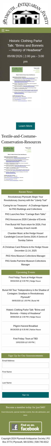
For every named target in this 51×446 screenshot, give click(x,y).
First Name (7, 372)
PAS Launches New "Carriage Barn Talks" (25, 214)
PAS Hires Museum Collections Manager (25, 256)
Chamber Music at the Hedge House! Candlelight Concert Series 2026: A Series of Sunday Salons (25, 236)
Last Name (7, 383)
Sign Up (25, 395)
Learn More (25, 125)
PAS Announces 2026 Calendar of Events (25, 219)
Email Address (8, 360)
